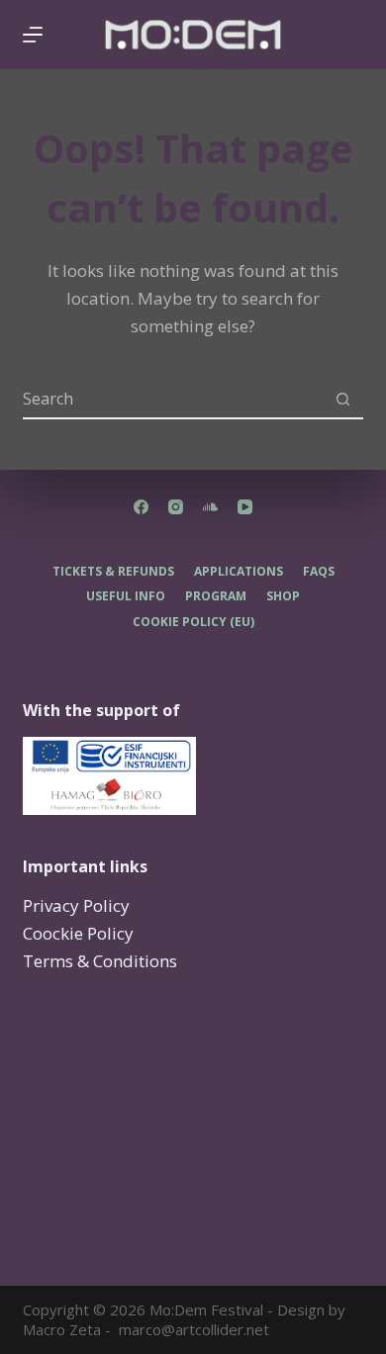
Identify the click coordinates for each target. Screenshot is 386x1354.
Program (215, 596)
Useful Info (125, 596)
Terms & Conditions (100, 960)
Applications (238, 572)
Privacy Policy (76, 905)
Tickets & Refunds (113, 572)
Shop (283, 596)
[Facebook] (141, 506)
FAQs (319, 572)
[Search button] (343, 399)
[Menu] (33, 35)
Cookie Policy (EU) (193, 622)
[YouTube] (245, 506)
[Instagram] (175, 506)
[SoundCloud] (210, 506)
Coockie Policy (78, 933)
